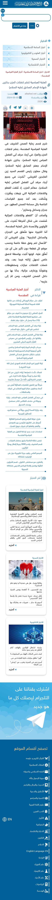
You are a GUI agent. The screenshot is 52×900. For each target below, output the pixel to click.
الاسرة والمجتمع (37, 798)
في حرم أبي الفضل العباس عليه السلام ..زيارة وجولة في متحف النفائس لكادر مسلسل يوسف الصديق (25, 401)
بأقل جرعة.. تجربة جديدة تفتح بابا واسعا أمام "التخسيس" (26, 597)
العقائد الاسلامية (36, 765)
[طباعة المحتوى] (5, 108)
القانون (41, 838)
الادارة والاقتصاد (37, 831)
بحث (32, 25)
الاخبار (43, 41)
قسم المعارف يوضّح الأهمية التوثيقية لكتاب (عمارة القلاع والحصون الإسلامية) (26, 515)
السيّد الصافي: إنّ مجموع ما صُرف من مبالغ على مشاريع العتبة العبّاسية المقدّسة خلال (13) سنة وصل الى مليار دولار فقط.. (24, 317)
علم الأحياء (39, 878)
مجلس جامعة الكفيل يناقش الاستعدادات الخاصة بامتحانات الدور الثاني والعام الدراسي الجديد (26, 538)
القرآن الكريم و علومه (35, 758)
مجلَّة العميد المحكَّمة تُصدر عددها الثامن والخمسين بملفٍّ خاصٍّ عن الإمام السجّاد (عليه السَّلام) (26, 529)
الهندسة (40, 891)
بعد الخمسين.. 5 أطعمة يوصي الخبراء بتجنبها (26, 591)
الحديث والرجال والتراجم (34, 785)
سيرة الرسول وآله (36, 778)
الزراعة (41, 858)
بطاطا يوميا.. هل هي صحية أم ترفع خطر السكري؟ (26, 584)
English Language (35, 851)
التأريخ (41, 818)
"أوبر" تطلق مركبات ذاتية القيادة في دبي (26, 658)
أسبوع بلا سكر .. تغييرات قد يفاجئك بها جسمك (26, 603)
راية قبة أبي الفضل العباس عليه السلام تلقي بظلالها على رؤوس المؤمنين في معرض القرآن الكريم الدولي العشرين (25, 338)
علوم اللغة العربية (36, 805)
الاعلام (41, 844)
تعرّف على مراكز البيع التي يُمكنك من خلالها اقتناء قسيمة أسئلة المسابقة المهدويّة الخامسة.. (24, 304)
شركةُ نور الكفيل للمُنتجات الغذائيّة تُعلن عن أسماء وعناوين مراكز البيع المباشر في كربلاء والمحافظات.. (24, 388)
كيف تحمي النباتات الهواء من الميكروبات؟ (26, 654)
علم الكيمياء (39, 871)
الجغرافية (40, 825)
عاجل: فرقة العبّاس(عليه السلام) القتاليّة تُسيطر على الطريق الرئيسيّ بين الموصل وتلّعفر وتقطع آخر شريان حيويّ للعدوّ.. (25, 423)
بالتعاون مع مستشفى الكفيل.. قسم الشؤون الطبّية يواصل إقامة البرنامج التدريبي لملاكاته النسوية (25, 466)
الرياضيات (40, 884)
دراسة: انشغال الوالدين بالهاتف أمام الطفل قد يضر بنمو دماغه (26, 649)
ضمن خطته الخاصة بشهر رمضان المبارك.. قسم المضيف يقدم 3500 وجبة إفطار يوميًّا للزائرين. (24, 444)
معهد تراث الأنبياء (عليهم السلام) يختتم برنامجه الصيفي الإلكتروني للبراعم (26, 521)
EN (2, 11)
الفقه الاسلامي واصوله (34, 772)
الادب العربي (38, 811)
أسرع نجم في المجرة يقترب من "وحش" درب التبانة (26, 663)
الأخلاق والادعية (37, 791)
